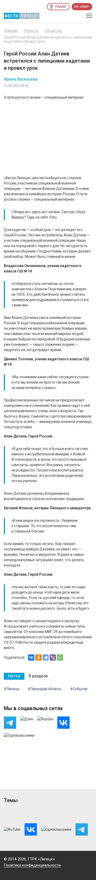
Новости (31, 31)
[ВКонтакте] (31, 657)
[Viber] (53, 657)
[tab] (14, 676)
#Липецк (11, 689)
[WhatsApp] (60, 657)
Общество (53, 31)
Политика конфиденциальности (32, 865)
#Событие (79, 689)
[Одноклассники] (38, 657)
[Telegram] (45, 657)
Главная (10, 31)
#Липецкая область (45, 689)
